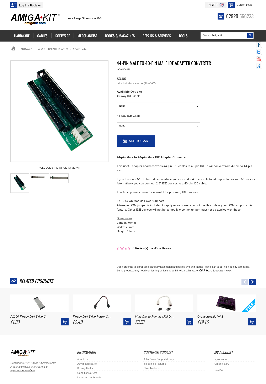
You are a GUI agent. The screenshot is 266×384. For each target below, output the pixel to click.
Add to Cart (139, 141)
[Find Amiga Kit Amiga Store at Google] (259, 66)
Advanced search (87, 363)
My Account (220, 359)
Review (218, 370)
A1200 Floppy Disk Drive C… (29, 316)
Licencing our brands (89, 377)
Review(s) (140, 248)
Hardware (26, 49)
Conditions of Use (87, 373)
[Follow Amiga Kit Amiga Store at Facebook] (259, 45)
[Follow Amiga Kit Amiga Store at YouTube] (259, 59)
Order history (221, 363)
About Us (82, 359)
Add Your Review (161, 248)
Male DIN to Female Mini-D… (154, 316)
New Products (152, 368)
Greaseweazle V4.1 (210, 316)
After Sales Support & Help (159, 359)
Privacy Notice (85, 368)
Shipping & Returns (155, 363)
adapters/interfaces (53, 49)
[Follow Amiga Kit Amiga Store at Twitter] (259, 52)
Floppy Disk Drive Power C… (92, 316)
